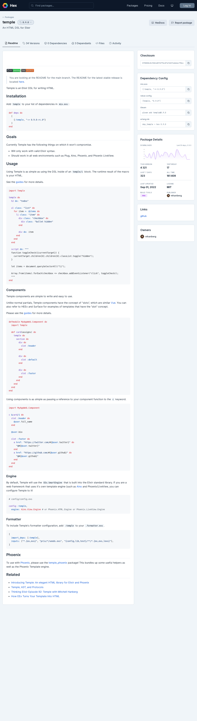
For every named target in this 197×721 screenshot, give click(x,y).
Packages (132, 5)
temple (8, 22)
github (143, 216)
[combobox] (61, 5)
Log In (187, 5)
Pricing (148, 5)
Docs (161, 5)
